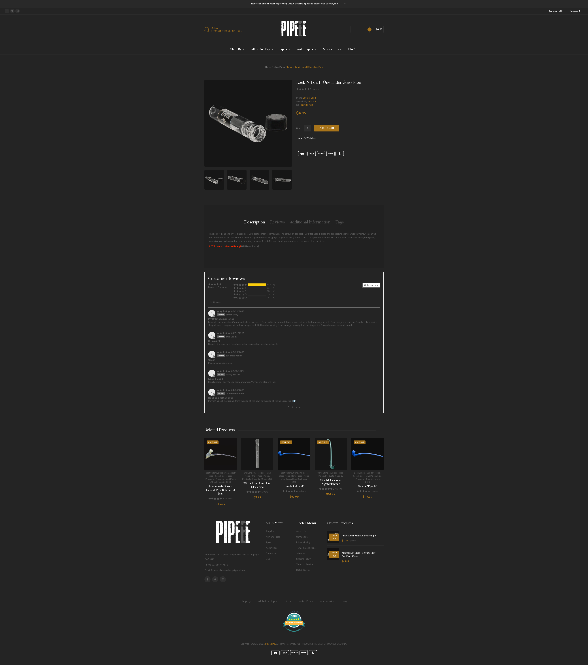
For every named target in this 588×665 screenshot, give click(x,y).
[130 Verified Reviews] (294, 633)
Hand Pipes (296, 476)
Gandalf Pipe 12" (367, 486)
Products (209, 479)
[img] (224, 311)
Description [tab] (254, 222)
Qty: (298, 128)
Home (268, 67)
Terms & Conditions (306, 548)
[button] (303, 89)
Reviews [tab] (277, 222)
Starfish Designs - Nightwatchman (330, 482)
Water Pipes (271, 548)
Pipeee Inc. (270, 644)
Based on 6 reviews (217, 287)
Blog (268, 559)
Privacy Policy (303, 542)
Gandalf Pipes (300, 473)
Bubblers (222, 473)
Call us (214, 28)
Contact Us (302, 537)
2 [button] (292, 407)
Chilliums (248, 473)
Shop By (215, 482)
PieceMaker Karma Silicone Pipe (359, 535)
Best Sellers (211, 473)
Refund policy (303, 570)
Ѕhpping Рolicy (303, 559)
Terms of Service (304, 564)
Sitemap (300, 553)
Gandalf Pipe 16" (294, 486)
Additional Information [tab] (310, 222)
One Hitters (256, 476)
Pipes (229, 476)
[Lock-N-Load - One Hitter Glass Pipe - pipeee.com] (214, 180)
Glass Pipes (279, 67)
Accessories (272, 553)
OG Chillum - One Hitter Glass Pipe (257, 485)
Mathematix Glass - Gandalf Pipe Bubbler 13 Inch (220, 490)
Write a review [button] (371, 285)
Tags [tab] (339, 222)
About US (301, 531)
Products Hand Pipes (226, 479)
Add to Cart (327, 128)
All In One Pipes (273, 537)
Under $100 (225, 482)
